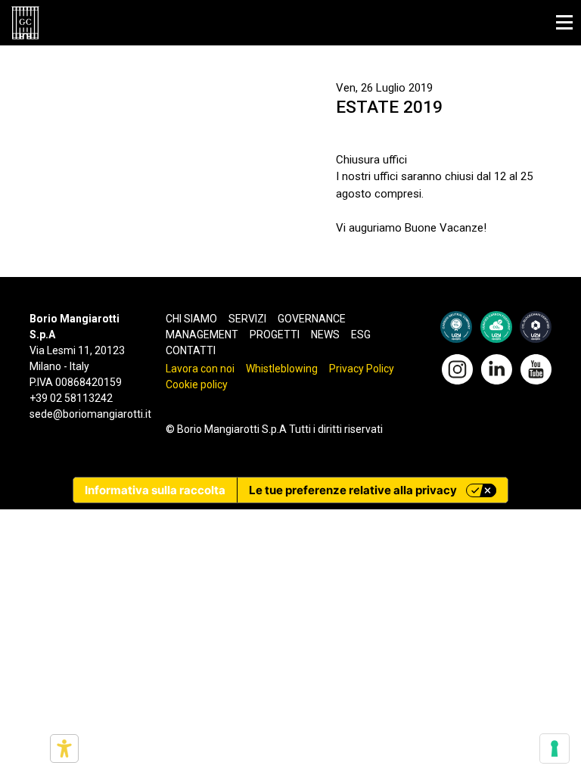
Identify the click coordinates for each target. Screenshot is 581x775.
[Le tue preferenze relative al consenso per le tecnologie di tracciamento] (554, 748)
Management (202, 334)
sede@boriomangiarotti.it (90, 414)
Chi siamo (191, 319)
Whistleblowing (282, 369)
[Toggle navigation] (564, 23)
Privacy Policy (361, 369)
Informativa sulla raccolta (155, 490)
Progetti (275, 334)
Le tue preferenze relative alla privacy (353, 490)
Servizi (247, 319)
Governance (312, 319)
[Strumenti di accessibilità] (64, 748)
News (325, 334)
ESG (361, 334)
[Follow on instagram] (457, 368)
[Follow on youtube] (535, 368)
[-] (25, 22)
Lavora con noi (200, 369)
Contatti (191, 350)
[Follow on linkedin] (496, 368)
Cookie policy (197, 384)
